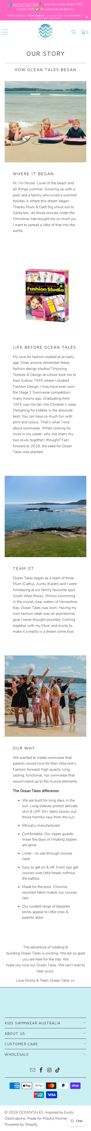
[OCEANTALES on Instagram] (49, 1070)
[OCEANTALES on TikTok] (57, 1070)
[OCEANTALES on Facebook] (41, 1070)
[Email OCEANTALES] (32, 1070)
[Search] (73, 32)
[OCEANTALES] (45, 32)
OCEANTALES (31, 1112)
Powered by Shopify (21, 1124)
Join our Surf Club (25, 4)
